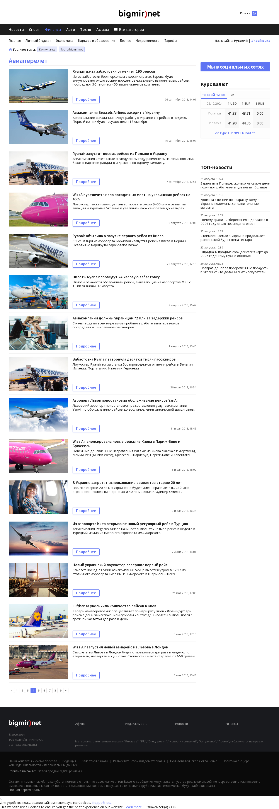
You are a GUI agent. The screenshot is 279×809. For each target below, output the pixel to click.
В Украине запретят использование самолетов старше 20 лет (127, 482)
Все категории (131, 29)
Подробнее (86, 99)
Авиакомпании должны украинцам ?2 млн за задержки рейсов (128, 318)
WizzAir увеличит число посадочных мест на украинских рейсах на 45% (131, 196)
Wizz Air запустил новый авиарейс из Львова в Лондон (120, 647)
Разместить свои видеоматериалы (139, 761)
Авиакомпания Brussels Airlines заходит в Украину (116, 112)
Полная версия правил (25, 790)
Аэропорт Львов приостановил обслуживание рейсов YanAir (126, 400)
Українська (260, 40)
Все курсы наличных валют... (235, 133)
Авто (70, 29)
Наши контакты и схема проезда (33, 761)
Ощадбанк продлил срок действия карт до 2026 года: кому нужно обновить (234, 254)
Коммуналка (47, 49)
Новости (16, 29)
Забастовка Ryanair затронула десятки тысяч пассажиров (124, 359)
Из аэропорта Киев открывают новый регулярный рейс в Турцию (130, 523)
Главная (15, 40)
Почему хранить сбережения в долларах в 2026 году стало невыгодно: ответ (234, 221)
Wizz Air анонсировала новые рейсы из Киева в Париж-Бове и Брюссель (126, 443)
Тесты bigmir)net (72, 49)
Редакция (69, 761)
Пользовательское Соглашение (193, 761)
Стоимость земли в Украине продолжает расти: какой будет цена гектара (233, 237)
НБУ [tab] (231, 95)
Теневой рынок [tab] (214, 95)
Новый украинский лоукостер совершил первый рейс (120, 564)
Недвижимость (148, 40)
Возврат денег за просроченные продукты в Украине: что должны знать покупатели (234, 270)
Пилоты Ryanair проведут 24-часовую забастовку (116, 276)
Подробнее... (102, 802)
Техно (85, 29)
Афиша (102, 29)
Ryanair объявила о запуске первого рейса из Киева (118, 235)
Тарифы (170, 40)
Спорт (34, 29)
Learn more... (134, 807)
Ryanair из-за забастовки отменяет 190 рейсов (114, 71)
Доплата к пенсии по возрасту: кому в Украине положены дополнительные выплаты (230, 203)
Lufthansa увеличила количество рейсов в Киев (114, 605)
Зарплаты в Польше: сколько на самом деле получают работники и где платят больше (235, 185)
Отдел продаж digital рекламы (59, 771)
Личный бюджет (38, 40)
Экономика (64, 40)
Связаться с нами (95, 761)
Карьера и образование (96, 40)
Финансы (53, 29)
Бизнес (125, 40)
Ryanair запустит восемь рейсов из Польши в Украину (120, 153)
